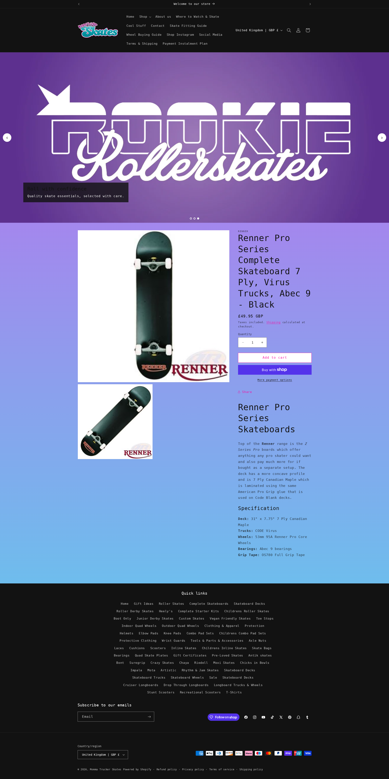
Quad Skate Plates (151, 655)
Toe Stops (265, 618)
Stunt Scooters (161, 692)
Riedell (201, 662)
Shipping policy (251, 769)
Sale (213, 677)
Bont (120, 662)
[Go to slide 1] (191, 218)
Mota (151, 670)
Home (125, 603)
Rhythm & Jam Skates (200, 670)
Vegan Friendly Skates (230, 618)
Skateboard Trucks (149, 677)
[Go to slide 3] (198, 218)
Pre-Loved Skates (227, 655)
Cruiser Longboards (140, 685)
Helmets (126, 633)
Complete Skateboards (209, 603)
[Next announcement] (310, 4)
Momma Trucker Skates (105, 769)
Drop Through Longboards (186, 685)
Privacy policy (193, 769)
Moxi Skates (224, 662)
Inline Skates (184, 648)
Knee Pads (172, 633)
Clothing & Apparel (221, 625)
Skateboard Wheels (187, 677)
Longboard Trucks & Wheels (238, 685)
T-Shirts (234, 692)
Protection (254, 625)
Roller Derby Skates (135, 611)
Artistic (168, 670)
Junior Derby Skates (155, 618)
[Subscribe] (149, 717)
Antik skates (260, 655)
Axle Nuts (257, 640)
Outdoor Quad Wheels (180, 625)
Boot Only (122, 618)
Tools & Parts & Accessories (217, 640)
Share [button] (247, 391)
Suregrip (137, 662)
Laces (119, 648)
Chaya (184, 662)
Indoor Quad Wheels (139, 625)
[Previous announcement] (78, 4)
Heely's (166, 611)
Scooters (158, 648)
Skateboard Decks (249, 603)
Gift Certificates (190, 655)
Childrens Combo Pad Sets (242, 633)
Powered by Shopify (137, 769)
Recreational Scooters (200, 692)
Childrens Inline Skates (224, 648)
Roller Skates (171, 603)
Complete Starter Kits (198, 611)
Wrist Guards (173, 640)
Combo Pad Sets (200, 633)
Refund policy (167, 769)
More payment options (275, 379)
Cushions (137, 648)
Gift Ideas (143, 603)
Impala (136, 670)
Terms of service (221, 769)
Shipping (273, 322)
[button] (145, 16)
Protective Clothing (138, 640)
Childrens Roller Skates (246, 611)
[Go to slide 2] (194, 218)
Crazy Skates (162, 662)
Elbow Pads (148, 633)
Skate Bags (261, 648)
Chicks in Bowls (254, 662)
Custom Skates (191, 618)
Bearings (121, 655)
